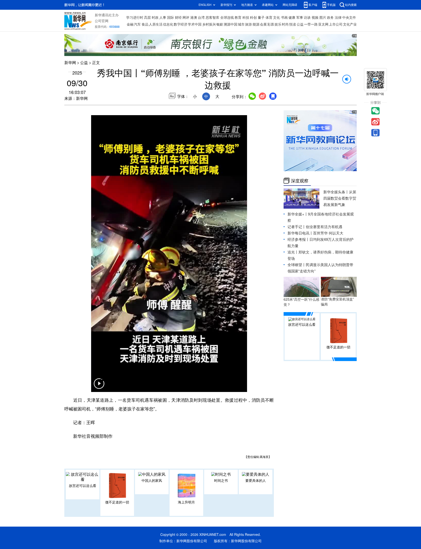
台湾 (201, 17)
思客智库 (212, 17)
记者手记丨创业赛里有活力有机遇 (314, 227)
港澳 (193, 17)
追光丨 (292, 252)
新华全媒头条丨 (336, 192)
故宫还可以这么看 (82, 485)
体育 (269, 17)
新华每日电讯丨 (300, 233)
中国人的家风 (152, 480)
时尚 (285, 24)
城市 (241, 24)
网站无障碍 (290, 4)
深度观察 (299, 180)
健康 (291, 17)
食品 (145, 24)
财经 (178, 17)
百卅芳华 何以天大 (328, 233)
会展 (263, 24)
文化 (276, 17)
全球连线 (227, 17)
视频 (315, 17)
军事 (299, 17)
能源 (256, 24)
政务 (330, 17)
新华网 (70, 63)
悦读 (292, 24)
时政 (155, 17)
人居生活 (156, 24)
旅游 (248, 24)
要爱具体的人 (255, 480)
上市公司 (336, 24)
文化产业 (350, 24)
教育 (238, 17)
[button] (99, 386)
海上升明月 (186, 502)
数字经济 (180, 24)
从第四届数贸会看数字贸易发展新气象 (339, 198)
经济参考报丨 (298, 239)
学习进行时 (134, 17)
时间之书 (221, 480)
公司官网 (101, 21)
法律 (338, 17)
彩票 (270, 24)
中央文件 (349, 17)
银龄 (219, 24)
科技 (245, 17)
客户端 (312, 4)
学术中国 (194, 24)
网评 (185, 17)
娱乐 (278, 24)
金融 (130, 24)
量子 (261, 17)
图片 (322, 17)
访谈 (307, 17)
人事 (162, 17)
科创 (253, 17)
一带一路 (311, 24)
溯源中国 (230, 24)
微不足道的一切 (117, 502)
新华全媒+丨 (297, 214)
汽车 (137, 24)
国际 (170, 17)
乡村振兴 (209, 24)
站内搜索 (351, 4)
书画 (284, 17)
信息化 (168, 24)
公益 (300, 24)
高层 (147, 17)
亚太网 (323, 24)
